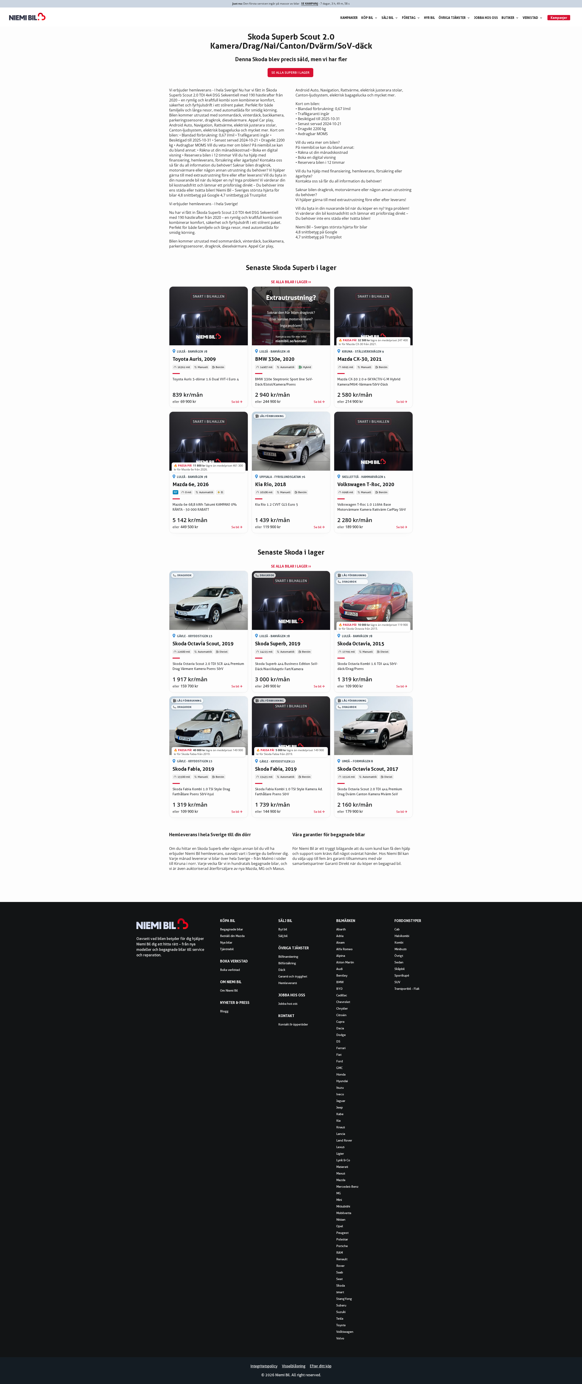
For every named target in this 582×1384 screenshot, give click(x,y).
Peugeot (342, 1233)
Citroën (341, 1015)
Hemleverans (287, 983)
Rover (340, 1266)
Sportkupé (401, 975)
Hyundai (342, 1081)
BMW (340, 982)
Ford (339, 1061)
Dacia (340, 1028)
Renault (341, 1259)
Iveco (340, 1094)
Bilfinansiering (288, 956)
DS (338, 1041)
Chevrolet (343, 1002)
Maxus (340, 1173)
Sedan (398, 962)
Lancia (340, 1134)
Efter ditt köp (320, 1366)
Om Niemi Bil (229, 990)
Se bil (235, 402)
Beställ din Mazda (232, 936)
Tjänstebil (227, 949)
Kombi (398, 942)
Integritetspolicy (264, 1366)
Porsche (342, 1246)
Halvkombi (401, 936)
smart (340, 1292)
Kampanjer (349, 18)
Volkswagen (344, 1331)
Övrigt (398, 955)
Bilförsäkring (287, 963)
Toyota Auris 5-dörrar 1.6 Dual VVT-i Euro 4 (206, 379)
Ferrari (341, 1048)
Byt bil (282, 929)
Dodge (341, 1035)
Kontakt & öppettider (293, 1024)
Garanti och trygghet (292, 976)
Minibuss (400, 949)
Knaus (340, 1127)
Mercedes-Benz (347, 1186)
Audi (339, 969)
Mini (339, 1200)
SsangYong (344, 1299)
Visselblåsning (293, 1366)
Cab (397, 929)
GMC (339, 1068)
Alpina (340, 955)
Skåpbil (399, 969)
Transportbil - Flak (406, 988)
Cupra (340, 1021)
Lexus (340, 1147)
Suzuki (341, 1312)
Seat (339, 1279)
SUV (397, 982)
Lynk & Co (343, 1160)
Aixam (340, 942)
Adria (340, 936)
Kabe (340, 1114)
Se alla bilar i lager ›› (291, 282)
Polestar (342, 1239)
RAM (339, 1252)
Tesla (339, 1318)
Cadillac (341, 995)
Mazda (340, 1180)
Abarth (341, 929)
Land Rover (344, 1140)
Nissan (340, 1219)
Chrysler (342, 1008)
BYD (339, 988)
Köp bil (367, 18)
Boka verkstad (230, 970)
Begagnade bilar (231, 929)
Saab (339, 1272)
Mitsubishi (343, 1206)
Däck (281, 970)
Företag (409, 18)
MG (338, 1193)
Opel (339, 1226)
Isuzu (340, 1087)
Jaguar (340, 1101)
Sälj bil (387, 18)
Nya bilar (226, 942)
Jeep (339, 1107)
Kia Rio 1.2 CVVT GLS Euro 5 (276, 505)
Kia (338, 1120)
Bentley (341, 975)
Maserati (342, 1167)
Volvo (340, 1338)
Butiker (508, 18)
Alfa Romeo (344, 949)
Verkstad (530, 18)
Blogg (224, 1011)
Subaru (341, 1305)
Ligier (340, 1153)
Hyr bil (429, 18)
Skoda (340, 1285)
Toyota (341, 1325)
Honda (341, 1074)
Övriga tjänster (452, 18)
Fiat (338, 1054)
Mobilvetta (343, 1213)
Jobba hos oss (486, 18)
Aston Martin (345, 962)
